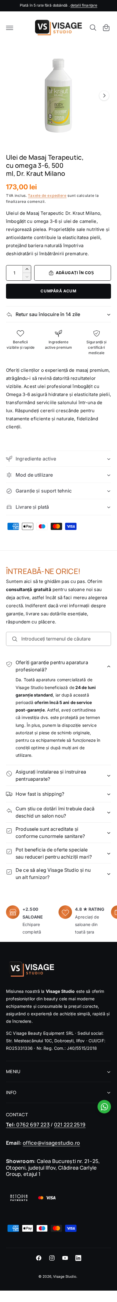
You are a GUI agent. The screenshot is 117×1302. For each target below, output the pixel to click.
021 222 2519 (70, 1124)
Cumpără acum (58, 291)
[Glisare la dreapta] (104, 95)
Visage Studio (64, 1276)
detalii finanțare (83, 5)
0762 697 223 (28, 1124)
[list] (58, 920)
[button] (9, 27)
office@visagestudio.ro (51, 1142)
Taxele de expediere (47, 195)
